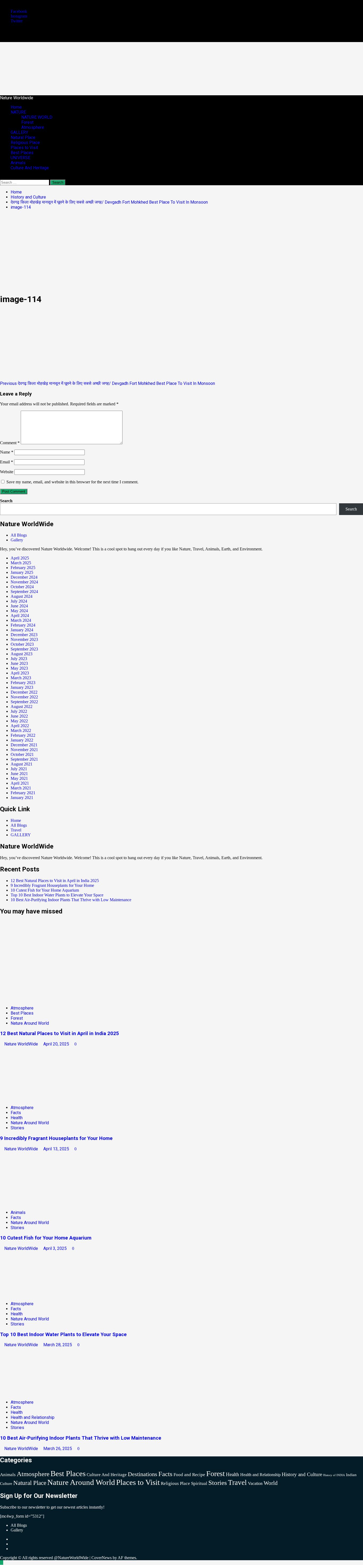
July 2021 (19, 769)
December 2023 (24, 634)
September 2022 (24, 701)
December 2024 (24, 577)
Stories (17, 1127)
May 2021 (19, 778)
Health (17, 1117)
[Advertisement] (181, 251)
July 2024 (19, 601)
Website (6, 472)
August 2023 (21, 654)
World (271, 1483)
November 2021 (24, 749)
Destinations (142, 1474)
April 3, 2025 (55, 1248)
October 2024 (22, 586)
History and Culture (302, 1474)
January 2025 (22, 572)
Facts (16, 1112)
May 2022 (19, 721)
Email (6, 462)
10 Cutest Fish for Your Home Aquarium (45, 890)
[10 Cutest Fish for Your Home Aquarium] (40, 1203)
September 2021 (24, 759)
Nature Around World (30, 1023)
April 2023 (20, 673)
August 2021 (21, 764)
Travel (16, 830)
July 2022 (19, 711)
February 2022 (23, 735)
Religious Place (25, 142)
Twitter (17, 21)
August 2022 (21, 706)
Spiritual (199, 1483)
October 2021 (22, 754)
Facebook (19, 11)
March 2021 (21, 788)
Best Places (22, 152)
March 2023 (21, 678)
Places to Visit (24, 147)
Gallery (17, 540)
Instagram (19, 16)
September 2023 (24, 649)
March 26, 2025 (58, 1448)
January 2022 (22, 740)
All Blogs (19, 535)
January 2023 (22, 687)
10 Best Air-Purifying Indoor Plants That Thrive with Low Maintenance (71, 899)
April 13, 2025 (56, 1148)
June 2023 (19, 663)
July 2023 (19, 658)
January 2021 (22, 797)
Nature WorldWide (21, 1044)
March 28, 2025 (58, 1344)
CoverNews (101, 1557)
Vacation (255, 1483)
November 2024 (24, 582)
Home (16, 107)
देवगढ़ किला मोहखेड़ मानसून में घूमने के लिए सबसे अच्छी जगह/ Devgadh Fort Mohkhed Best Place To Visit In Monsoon (107, 383)
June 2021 (19, 773)
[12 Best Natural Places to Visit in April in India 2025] (40, 998)
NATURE (18, 112)
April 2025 (20, 558)
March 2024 (21, 620)
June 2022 (19, 716)
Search (6, 501)
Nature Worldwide (67, 64)
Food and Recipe (189, 1474)
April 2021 (20, 783)
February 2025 (23, 567)
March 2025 (21, 563)
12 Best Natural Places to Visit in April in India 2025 (55, 880)
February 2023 (23, 682)
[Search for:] (25, 182)
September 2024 (24, 591)
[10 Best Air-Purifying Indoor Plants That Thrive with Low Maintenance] (40, 1393)
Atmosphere (32, 127)
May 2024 (19, 610)
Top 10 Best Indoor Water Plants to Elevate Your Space (57, 895)
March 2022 (21, 730)
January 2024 (22, 630)
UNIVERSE (20, 157)
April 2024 (20, 615)
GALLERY (19, 132)
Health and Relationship (32, 1417)
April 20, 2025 (56, 1044)
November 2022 (24, 697)
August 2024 (21, 596)
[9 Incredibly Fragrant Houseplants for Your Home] (40, 1098)
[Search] (1, 177)
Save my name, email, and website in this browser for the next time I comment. (72, 482)
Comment (10, 442)
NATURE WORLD (36, 117)
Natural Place (23, 137)
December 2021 (24, 745)
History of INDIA (334, 1475)
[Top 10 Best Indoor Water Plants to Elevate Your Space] (40, 1294)
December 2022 (24, 692)
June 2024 (19, 606)
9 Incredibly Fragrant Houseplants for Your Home (52, 885)
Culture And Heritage (30, 167)
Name (6, 452)
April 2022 (20, 725)
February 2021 (23, 792)
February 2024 (23, 625)
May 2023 (19, 668)
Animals (18, 162)
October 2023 (22, 644)
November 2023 (24, 639)
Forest (27, 122)
